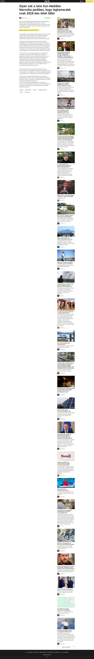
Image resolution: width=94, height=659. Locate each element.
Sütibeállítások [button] (66, 652)
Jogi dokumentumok (50, 652)
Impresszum (36, 652)
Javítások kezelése (42, 652)
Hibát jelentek (30, 652)
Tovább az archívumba (66, 647)
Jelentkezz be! (90, 1)
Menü (3, 1)
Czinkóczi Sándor (24, 17)
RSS (61, 652)
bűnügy (23, 18)
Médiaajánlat (57, 652)
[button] (21, 90)
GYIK (26, 652)
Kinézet (83, 1)
